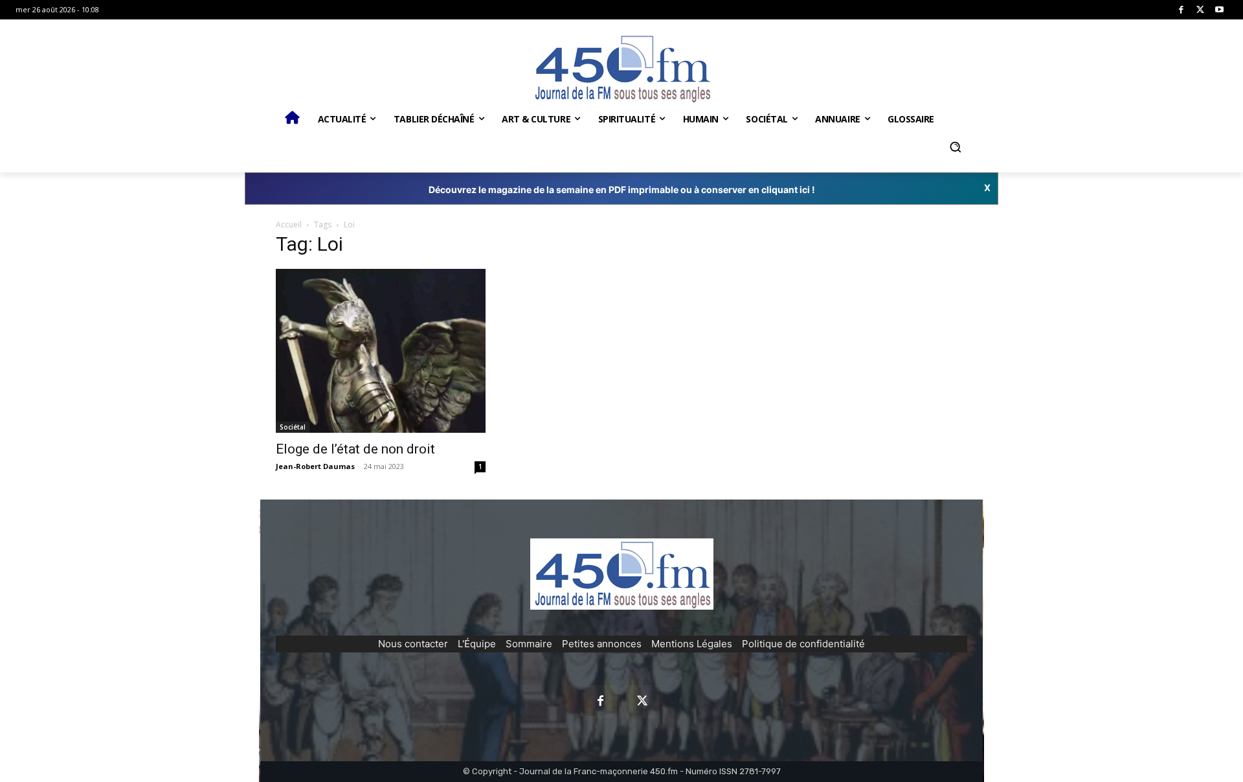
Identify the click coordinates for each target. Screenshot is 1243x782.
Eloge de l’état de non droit (355, 449)
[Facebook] (1181, 10)
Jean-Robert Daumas (315, 466)
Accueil (289, 224)
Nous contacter (413, 644)
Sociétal (293, 426)
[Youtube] (1219, 10)
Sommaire (529, 644)
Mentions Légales (691, 644)
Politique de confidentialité (803, 644)
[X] (1201, 10)
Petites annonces (602, 644)
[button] (955, 147)
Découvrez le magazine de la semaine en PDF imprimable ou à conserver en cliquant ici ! (622, 189)
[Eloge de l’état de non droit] (381, 351)
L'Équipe (477, 644)
